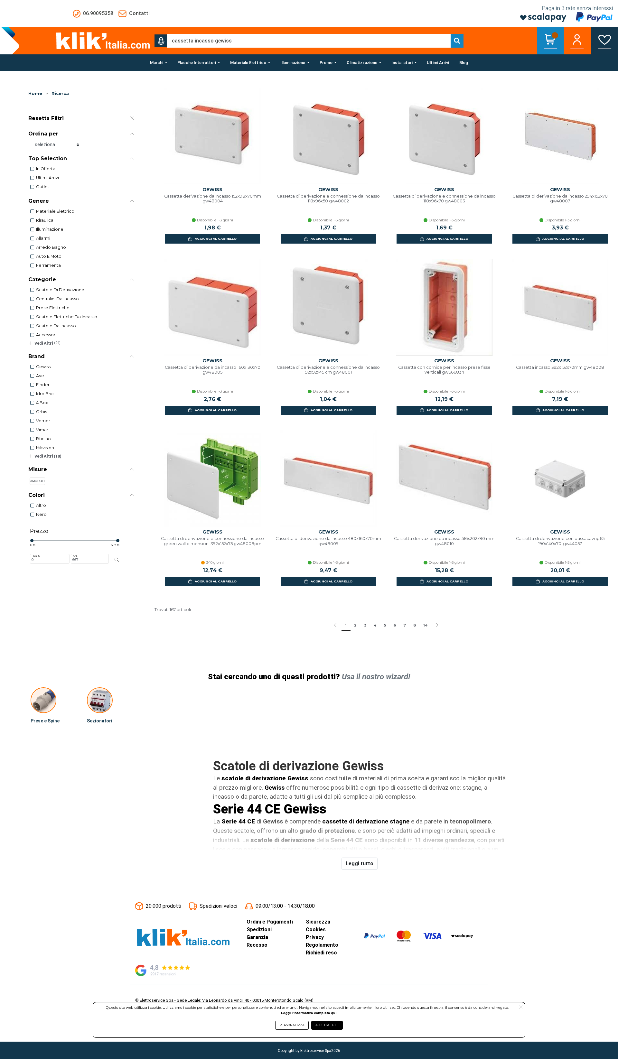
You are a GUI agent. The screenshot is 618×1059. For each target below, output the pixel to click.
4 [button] (375, 625)
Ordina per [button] (43, 134)
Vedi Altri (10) (47, 456)
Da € (36, 555)
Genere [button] (38, 201)
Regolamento (322, 945)
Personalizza (291, 1025)
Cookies (316, 929)
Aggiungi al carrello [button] (216, 238)
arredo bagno (51, 247)
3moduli (37, 481)
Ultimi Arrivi (47, 177)
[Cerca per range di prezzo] (117, 560)
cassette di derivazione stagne (365, 821)
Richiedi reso (321, 953)
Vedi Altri (47, 343)
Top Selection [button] (47, 158)
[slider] (31, 540)
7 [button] (404, 625)
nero (41, 514)
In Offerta (45, 168)
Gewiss (275, 787)
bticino (43, 438)
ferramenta (48, 265)
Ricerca (60, 93)
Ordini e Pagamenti (270, 922)
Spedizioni (259, 929)
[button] (160, 40)
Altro (41, 505)
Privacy (315, 937)
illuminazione (49, 229)
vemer (43, 420)
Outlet (42, 186)
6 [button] (394, 625)
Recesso (257, 945)
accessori (46, 334)
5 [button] (385, 625)
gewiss (43, 366)
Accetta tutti (327, 1025)
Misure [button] (37, 469)
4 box (42, 402)
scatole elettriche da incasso (66, 316)
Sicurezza (318, 922)
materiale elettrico (55, 211)
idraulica (44, 220)
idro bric (45, 393)
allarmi (43, 238)
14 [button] (425, 625)
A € (75, 555)
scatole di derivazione (60, 289)
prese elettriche (53, 307)
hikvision (45, 447)
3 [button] (365, 625)
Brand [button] (36, 356)
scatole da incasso (56, 325)
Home (35, 93)
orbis (41, 411)
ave (40, 375)
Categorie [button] (42, 279)
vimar (42, 429)
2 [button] (355, 625)
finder (43, 384)
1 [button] (346, 625)
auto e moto (48, 256)
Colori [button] (36, 495)
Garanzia (257, 937)
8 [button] (414, 625)
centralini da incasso (57, 298)
